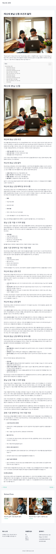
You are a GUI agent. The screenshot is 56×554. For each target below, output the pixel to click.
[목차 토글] (49, 64)
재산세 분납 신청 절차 (11, 69)
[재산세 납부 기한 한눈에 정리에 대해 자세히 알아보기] (15, 506)
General (6, 518)
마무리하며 (9, 82)
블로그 (27, 538)
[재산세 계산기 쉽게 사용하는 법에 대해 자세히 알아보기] (40, 506)
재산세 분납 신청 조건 (11, 67)
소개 (26, 536)
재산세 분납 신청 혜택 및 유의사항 (13, 70)
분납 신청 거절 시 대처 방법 (12, 71)
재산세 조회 (6, 3)
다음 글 (51, 487)
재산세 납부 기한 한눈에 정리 (12, 516)
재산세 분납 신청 (8, 66)
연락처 (27, 539)
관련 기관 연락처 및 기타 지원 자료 (13, 73)
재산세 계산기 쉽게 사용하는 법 (38, 516)
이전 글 (4, 487)
